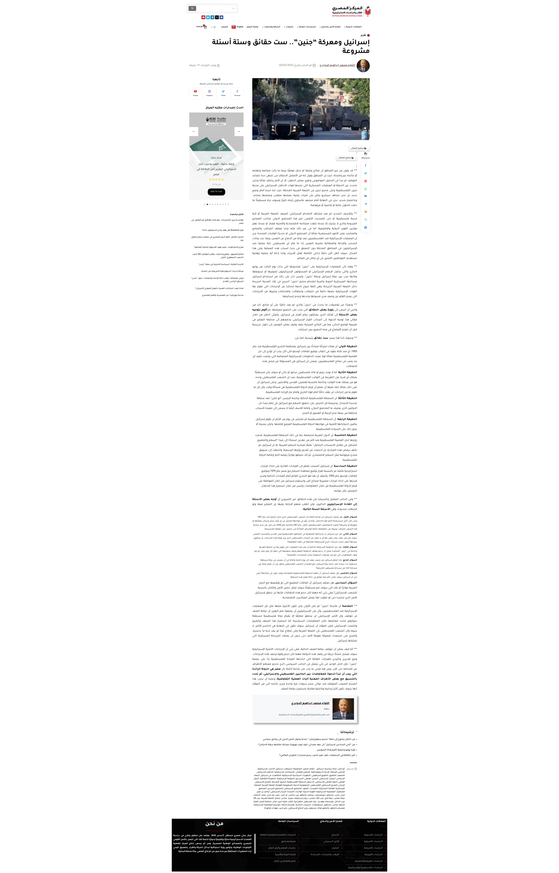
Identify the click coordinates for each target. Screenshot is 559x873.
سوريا (291, 798)
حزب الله (320, 798)
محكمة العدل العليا (262, 802)
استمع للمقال (358, 148)
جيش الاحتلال (260, 795)
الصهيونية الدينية (301, 785)
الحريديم (300, 779)
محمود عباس (338, 805)
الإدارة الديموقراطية (320, 772)
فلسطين (308, 802)
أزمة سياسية (331, 769)
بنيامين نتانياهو (307, 795)
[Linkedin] (212, 17)
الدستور (310, 782)
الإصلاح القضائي (303, 772)
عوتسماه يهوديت (325, 802)
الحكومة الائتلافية (268, 779)
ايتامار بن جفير (263, 792)
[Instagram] (209, 93)
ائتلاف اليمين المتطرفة (303, 769)
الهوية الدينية (309, 792)
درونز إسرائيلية (301, 798)
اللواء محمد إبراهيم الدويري (337, 65)
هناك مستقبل (315, 808)
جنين (277, 795)
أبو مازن (341, 769)
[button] (204, 204)
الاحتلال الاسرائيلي (265, 772)
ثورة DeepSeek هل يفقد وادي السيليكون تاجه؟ (223, 230)
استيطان (288, 769)
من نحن (214, 824)
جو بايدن (271, 795)
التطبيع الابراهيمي (320, 775)
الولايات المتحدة (294, 792)
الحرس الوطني (311, 779)
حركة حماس (339, 798)
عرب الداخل (340, 802)
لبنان (275, 802)
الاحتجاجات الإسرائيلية (284, 772)
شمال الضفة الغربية (270, 798)
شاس (284, 798)
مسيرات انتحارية (303, 805)
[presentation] (193, 131)
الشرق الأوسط (279, 782)
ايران (342, 795)
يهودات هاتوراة (271, 808)
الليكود (306, 789)
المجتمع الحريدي (275, 789)
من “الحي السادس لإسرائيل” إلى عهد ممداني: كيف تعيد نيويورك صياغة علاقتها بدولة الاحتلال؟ (306, 745)
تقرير (363, 35)
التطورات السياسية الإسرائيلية (296, 775)
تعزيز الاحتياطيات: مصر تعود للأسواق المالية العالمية (219, 247)
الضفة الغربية (268, 785)
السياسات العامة (288, 821)
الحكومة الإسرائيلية (286, 779)
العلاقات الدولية (376, 821)
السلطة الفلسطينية (296, 782)
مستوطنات (317, 805)
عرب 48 (257, 798)
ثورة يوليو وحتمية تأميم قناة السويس (336, 750)
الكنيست (314, 789)
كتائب (290, 802)
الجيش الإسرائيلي (327, 779)
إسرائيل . (319, 769)
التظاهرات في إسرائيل (271, 775)
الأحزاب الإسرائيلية (266, 769)
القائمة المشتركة (327, 789)
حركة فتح (329, 798)
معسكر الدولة (288, 805)
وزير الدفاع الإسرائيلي (298, 808)
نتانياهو (326, 808)
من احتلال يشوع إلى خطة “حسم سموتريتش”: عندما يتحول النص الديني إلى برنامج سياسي (309, 739)
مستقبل (327, 805)
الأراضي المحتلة (338, 772)
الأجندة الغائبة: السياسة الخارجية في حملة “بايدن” (221, 264)
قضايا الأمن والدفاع (331, 821)
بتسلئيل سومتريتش (324, 795)
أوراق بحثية (216, 158)
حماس (312, 798)
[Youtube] (203, 17)
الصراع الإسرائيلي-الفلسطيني (323, 785)
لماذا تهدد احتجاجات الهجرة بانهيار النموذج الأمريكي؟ (219, 288)
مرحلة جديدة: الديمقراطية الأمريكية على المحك (222, 271)
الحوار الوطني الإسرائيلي (326, 782)
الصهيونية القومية (284, 785)
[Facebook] (221, 17)
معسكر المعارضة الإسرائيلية (267, 805)
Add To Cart (216, 192)
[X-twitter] (217, 17)
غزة (314, 802)
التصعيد (341, 775)
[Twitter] (223, 93)
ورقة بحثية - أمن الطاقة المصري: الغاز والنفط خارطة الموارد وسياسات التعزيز (216, 169)
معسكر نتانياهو (337, 808)
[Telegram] (208, 17)
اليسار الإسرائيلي (278, 792)
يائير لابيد (283, 808)
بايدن (337, 795)
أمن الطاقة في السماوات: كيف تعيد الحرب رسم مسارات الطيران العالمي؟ (317, 755)
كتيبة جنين (282, 802)
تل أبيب (284, 795)
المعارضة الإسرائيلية (326, 792)
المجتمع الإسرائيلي (293, 789)
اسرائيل (279, 769)
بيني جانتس (294, 795)
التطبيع (332, 775)
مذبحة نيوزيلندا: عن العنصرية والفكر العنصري (223, 295)
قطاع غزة (298, 802)
